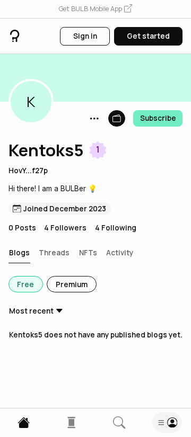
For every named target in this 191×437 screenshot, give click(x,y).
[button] (95, 9)
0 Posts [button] (22, 227)
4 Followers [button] (65, 227)
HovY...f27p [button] (28, 170)
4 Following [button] (115, 227)
